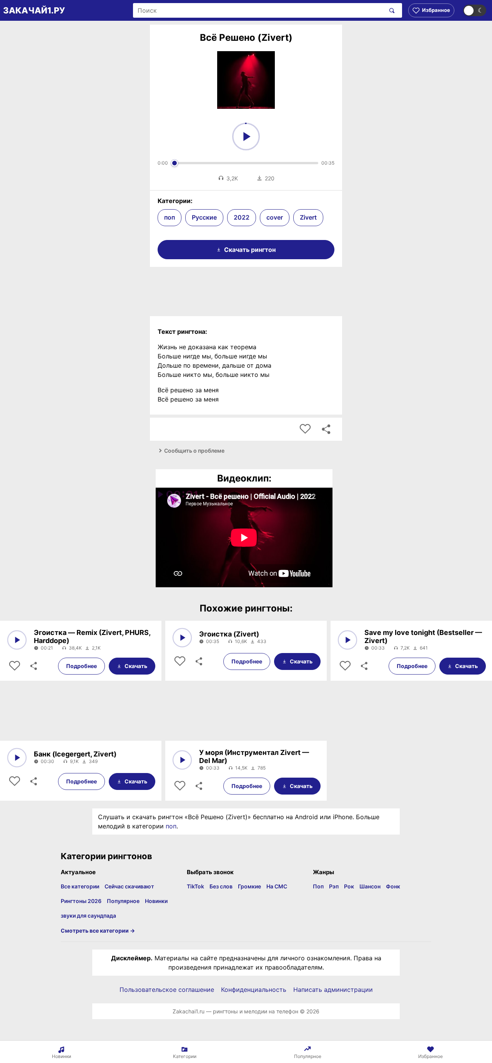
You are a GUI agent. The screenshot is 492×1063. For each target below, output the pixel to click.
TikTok (195, 886)
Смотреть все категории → (98, 930)
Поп (318, 886)
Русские (204, 217)
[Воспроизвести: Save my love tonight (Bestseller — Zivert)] (347, 640)
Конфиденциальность (253, 989)
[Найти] (390, 10)
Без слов (221, 886)
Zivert (308, 217)
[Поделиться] (33, 666)
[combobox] (259, 10)
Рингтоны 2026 (81, 901)
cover (274, 217)
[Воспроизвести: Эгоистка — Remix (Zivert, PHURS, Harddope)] (17, 640)
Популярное (123, 901)
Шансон (370, 886)
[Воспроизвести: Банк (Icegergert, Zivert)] (17, 757)
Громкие (249, 886)
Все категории (80, 886)
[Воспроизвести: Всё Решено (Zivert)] (246, 136)
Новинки (156, 901)
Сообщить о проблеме (194, 450)
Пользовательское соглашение (167, 989)
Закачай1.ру (34, 10)
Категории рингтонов (106, 856)
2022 (241, 217)
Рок (349, 886)
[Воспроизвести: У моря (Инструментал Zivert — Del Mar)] (182, 760)
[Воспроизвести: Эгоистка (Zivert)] (182, 637)
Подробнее (81, 666)
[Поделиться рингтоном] (325, 429)
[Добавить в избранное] (305, 429)
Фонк (393, 886)
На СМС (276, 886)
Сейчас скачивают (129, 886)
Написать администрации (333, 989)
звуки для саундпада (88, 915)
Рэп (334, 886)
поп (169, 217)
